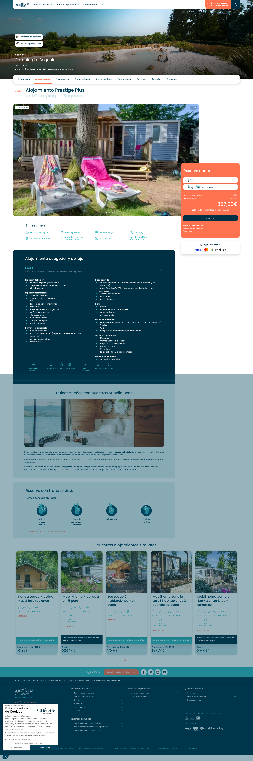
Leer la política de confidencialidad (17, 739)
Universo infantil (104, 79)
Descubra (22, 615)
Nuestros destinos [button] (41, 4)
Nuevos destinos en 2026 (85, 696)
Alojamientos (42, 79)
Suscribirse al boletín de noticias (121, 672)
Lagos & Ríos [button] (79, 707)
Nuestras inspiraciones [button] (66, 4)
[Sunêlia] (22, 4)
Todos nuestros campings (85, 693)
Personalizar (16, 748)
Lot (46, 680)
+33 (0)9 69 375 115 (219, 5)
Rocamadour (57, 680)
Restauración (125, 79)
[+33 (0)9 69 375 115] (208, 4)
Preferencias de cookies (166, 748)
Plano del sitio (147, 748)
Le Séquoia (71, 680)
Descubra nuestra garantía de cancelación (45, 531)
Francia (26, 680)
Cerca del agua (83, 79)
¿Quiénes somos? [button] (91, 4)
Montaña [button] (78, 703)
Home (17, 680)
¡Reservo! (210, 218)
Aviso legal (134, 748)
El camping (24, 79)
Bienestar (156, 79)
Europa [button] (77, 711)
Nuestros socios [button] (194, 700)
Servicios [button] (191, 693)
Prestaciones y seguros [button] (197, 696)
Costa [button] (76, 700)
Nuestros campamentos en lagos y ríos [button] (91, 727)
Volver (20, 91)
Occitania (37, 680)
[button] (5, 756)
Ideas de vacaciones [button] (140, 693)
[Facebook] (144, 672)
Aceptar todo (44, 748)
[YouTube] (165, 672)
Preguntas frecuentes (65, 748)
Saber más (187, 231)
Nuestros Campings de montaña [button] (88, 730)
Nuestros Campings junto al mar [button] (88, 723)
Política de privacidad (117, 748)
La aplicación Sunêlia (188, 748)
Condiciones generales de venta (91, 748)
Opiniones (172, 79)
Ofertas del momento (140, 696)
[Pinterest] (151, 672)
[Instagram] (158, 672)
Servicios (141, 79)
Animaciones (62, 79)
